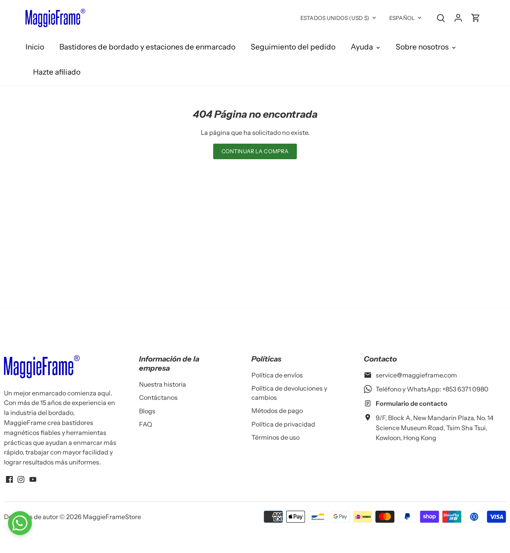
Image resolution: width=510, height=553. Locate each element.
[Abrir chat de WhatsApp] (20, 523)
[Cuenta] (458, 17)
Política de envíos (277, 375)
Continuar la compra (255, 151)
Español (402, 18)
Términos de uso (275, 437)
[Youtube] (32, 478)
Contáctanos (158, 397)
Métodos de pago (277, 411)
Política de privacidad (283, 424)
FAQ (145, 424)
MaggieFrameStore (112, 517)
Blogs (147, 411)
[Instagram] (21, 478)
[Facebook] (9, 478)
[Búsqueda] (440, 17)
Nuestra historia (162, 384)
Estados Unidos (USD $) (334, 18)
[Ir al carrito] (476, 17)
